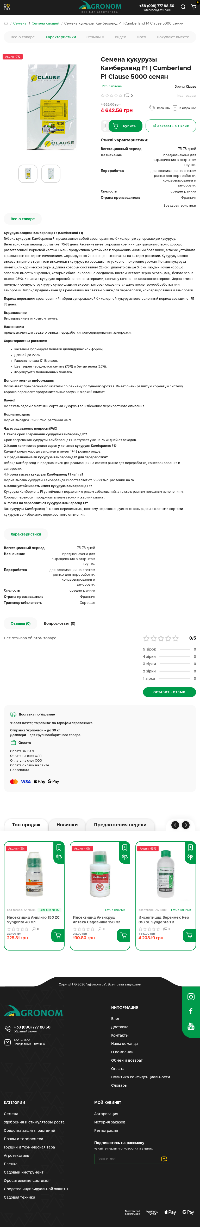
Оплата (117, 1069)
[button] (175, 825)
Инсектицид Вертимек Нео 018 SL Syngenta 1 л (164, 919)
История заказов (109, 1122)
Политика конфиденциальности (140, 1077)
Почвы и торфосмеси (23, 1139)
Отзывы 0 (95, 37)
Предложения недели (120, 824)
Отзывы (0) (20, 623)
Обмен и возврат (127, 1060)
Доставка (119, 1027)
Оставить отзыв (169, 692)
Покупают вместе (173, 37)
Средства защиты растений (29, 1130)
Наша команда (124, 1044)
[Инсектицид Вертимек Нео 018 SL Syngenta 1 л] (166, 874)
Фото (141, 37)
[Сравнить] (59, 857)
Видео (120, 37)
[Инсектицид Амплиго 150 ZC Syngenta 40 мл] (34, 874)
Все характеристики (180, 205)
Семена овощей (45, 23)
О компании (122, 1052)
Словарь (119, 1085)
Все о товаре (23, 37)
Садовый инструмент (23, 1172)
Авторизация (106, 1114)
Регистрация (106, 1130)
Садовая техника (19, 1197)
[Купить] (57, 935)
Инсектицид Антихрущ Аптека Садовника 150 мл (96, 919)
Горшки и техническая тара (29, 1147)
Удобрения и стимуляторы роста (34, 1122)
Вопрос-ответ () (59, 623)
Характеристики (61, 37)
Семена (20, 23)
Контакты (120, 1035)
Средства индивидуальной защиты (36, 1189)
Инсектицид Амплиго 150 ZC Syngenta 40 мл (33, 919)
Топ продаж (26, 824)
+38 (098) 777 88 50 (156, 6)
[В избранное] (59, 847)
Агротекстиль (16, 1155)
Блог (115, 1019)
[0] (193, 7)
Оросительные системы (26, 1180)
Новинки (67, 824)
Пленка (10, 1164)
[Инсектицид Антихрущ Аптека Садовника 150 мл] (100, 874)
